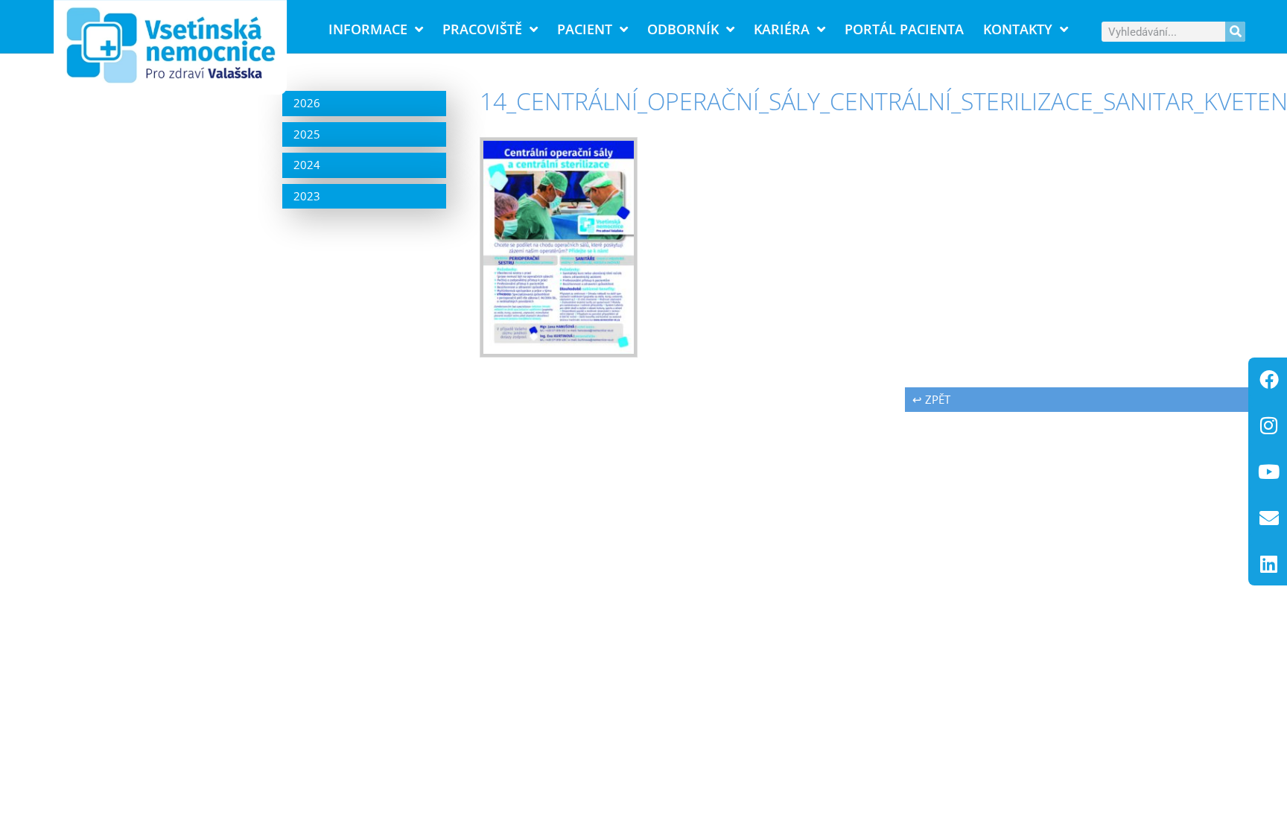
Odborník (683, 29)
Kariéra (782, 29)
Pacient (584, 29)
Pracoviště (482, 29)
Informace (367, 29)
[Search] (1235, 32)
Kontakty (1017, 29)
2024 (306, 164)
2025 (306, 134)
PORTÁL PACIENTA (904, 29)
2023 (306, 195)
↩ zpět (931, 399)
